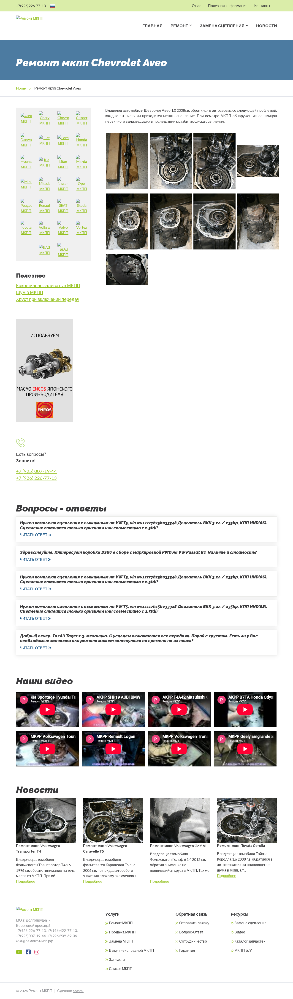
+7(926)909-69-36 (62, 935)
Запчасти (117, 959)
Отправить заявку (194, 923)
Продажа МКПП (122, 932)
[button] (190, 31)
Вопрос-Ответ (191, 932)
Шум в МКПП (29, 292)
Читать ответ (33, 535)
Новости (266, 25)
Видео (239, 932)
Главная (152, 25)
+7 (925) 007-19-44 (36, 471)
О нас (196, 5)
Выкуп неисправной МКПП (131, 950)
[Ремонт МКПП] (47, 18)
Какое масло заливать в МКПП (48, 285)
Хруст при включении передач (47, 299)
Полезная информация (227, 5)
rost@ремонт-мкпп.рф (34, 941)
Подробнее (25, 881)
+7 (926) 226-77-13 (36, 478)
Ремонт (179, 25)
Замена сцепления (222, 25)
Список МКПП (121, 968)
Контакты (262, 5)
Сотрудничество (193, 941)
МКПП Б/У (243, 950)
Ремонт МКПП (121, 923)
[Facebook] (28, 952)
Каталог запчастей (250, 941)
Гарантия (187, 950)
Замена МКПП (121, 941)
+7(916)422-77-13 (62, 930)
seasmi (78, 990)
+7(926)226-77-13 (31, 5)
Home (21, 88)
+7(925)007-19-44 (31, 935)
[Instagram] (36, 952)
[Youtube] (19, 952)
